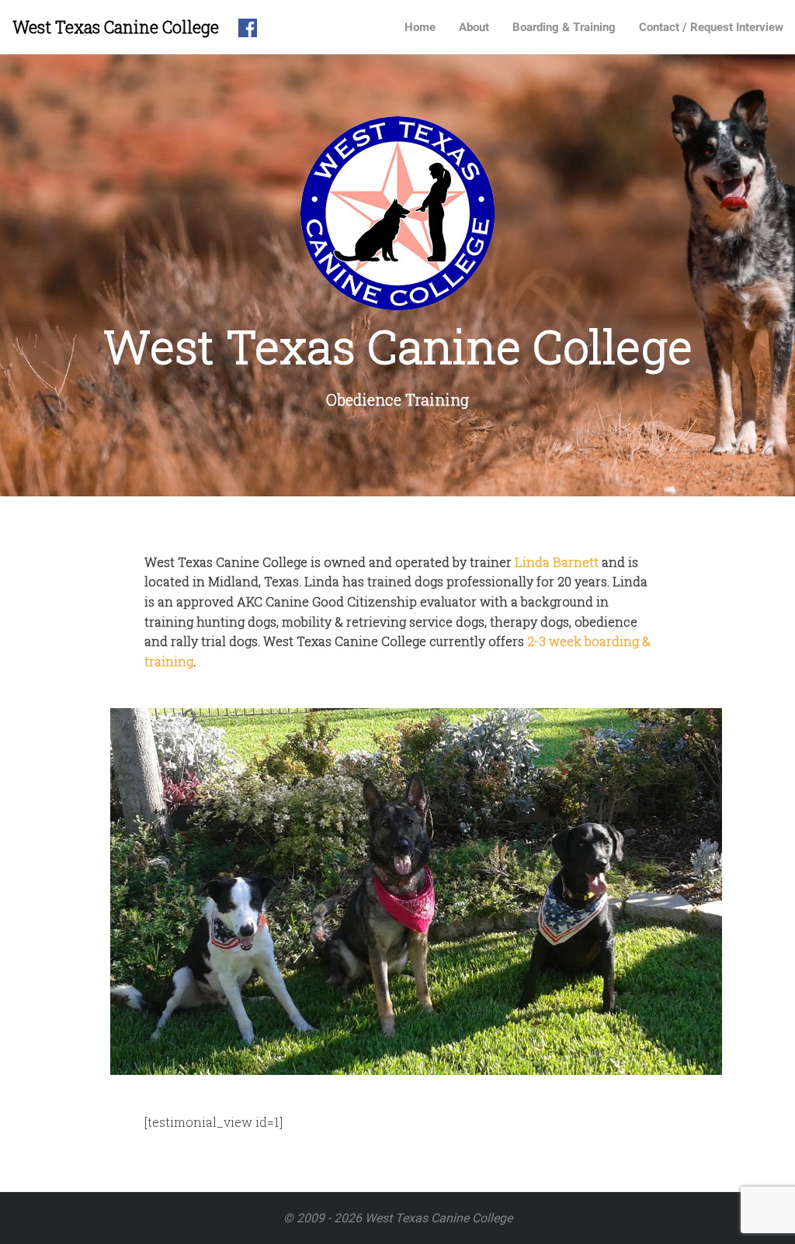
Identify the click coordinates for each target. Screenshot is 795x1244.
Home (420, 27)
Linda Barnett (557, 562)
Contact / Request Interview (711, 27)
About (474, 27)
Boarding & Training (564, 27)
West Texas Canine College (115, 27)
